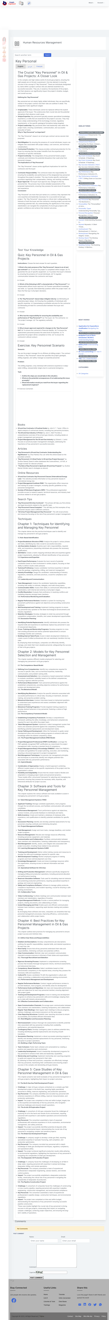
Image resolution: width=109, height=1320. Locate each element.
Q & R (46, 1298)
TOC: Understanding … (88, 358)
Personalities (83, 204)
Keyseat (81, 224)
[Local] (21, 3)
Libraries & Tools (49, 1301)
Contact (70, 1316)
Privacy (97, 1316)
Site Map (78, 1316)
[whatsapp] (100, 1304)
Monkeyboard (83, 233)
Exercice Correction (26, 389)
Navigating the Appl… (89, 328)
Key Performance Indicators (88, 185)
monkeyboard (83, 229)
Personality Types (85, 208)
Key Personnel (83, 199)
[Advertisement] (54, 15)
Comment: (33, 1267)
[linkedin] (84, 1304)
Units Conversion (64, 1298)
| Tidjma (41, 1316)
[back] (105, 1316)
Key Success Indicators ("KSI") (89, 165)
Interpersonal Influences (87, 142)
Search (47, 55)
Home (4, 39)
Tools (4, 51)
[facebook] (13, 1300)
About (91, 3)
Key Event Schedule (85, 156)
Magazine (62, 1305)
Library (4, 56)
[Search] (29, 3)
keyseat (81, 220)
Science (4, 60)
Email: (63, 1237)
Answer (22, 280)
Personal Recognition (86, 213)
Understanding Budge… (87, 337)
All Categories (83, 373)
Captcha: (32, 1272)
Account (100, 3)
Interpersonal (83, 135)
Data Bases (63, 1301)
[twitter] (95, 1304)
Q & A (4, 47)
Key (80, 149)
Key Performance (84, 172)
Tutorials (4, 43)
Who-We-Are (87, 1316)
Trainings (47, 1305)
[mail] (79, 1304)
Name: (31, 1237)
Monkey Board (84, 238)
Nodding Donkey (84, 245)
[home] (9, 3)
